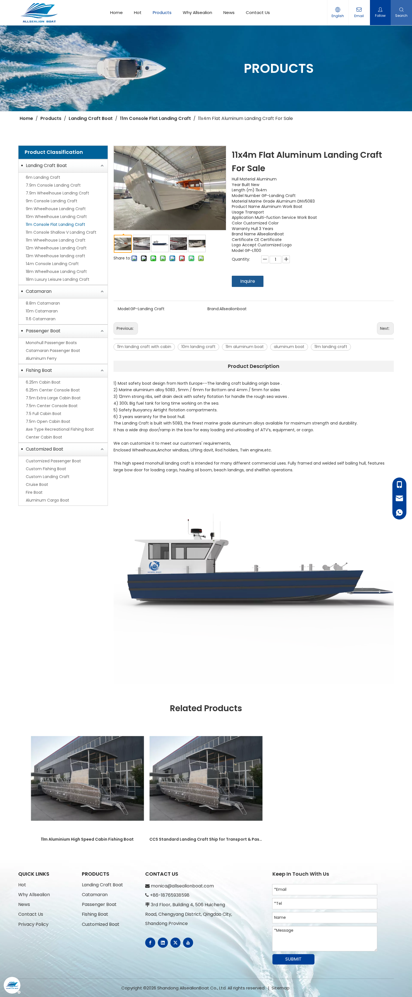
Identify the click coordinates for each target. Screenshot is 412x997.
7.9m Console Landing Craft (53, 185)
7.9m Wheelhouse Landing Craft (57, 193)
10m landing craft (198, 346)
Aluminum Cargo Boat (47, 500)
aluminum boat (289, 346)
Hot (138, 12)
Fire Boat (34, 492)
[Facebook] (150, 943)
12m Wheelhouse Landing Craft (56, 248)
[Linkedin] (163, 943)
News (229, 12)
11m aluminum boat (245, 346)
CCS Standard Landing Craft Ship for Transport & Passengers (205, 839)
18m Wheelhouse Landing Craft (56, 271)
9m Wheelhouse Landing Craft (56, 209)
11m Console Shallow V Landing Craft (61, 232)
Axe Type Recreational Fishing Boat (60, 429)
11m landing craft (330, 346)
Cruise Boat (37, 484)
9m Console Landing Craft (51, 201)
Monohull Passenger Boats (51, 343)
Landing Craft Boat (46, 165)
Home (116, 12)
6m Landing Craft (43, 177)
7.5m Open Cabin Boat (48, 421)
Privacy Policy (33, 924)
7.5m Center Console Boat (52, 406)
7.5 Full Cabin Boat (43, 413)
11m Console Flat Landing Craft (55, 224)
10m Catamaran (42, 311)
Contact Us (258, 12)
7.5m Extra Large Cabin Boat (53, 398)
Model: (124, 309)
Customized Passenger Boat (53, 461)
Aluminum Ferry (41, 358)
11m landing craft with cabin (144, 346)
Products (162, 12)
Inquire (247, 281)
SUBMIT (293, 959)
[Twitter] (175, 943)
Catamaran (39, 291)
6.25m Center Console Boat (53, 390)
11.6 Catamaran (40, 319)
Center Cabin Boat (44, 437)
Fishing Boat (39, 370)
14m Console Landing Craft (52, 263)
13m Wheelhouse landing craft (55, 256)
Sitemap (281, 988)
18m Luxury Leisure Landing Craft (57, 279)
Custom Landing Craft (48, 476)
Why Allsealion (197, 12)
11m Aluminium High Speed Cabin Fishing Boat (87, 839)
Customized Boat (44, 449)
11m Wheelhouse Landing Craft (55, 240)
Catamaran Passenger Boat (53, 350)
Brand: (213, 309)
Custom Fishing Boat (46, 469)
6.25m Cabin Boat (43, 382)
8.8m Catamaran (43, 303)
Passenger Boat (43, 331)
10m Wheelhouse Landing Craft (56, 216)
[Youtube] (188, 943)
